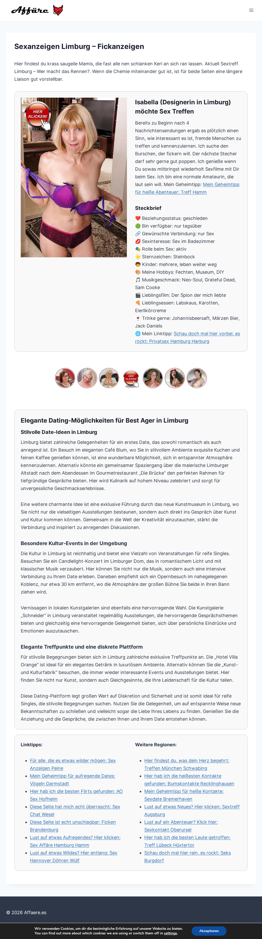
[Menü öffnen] (251, 10)
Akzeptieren (209, 930)
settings (170, 933)
